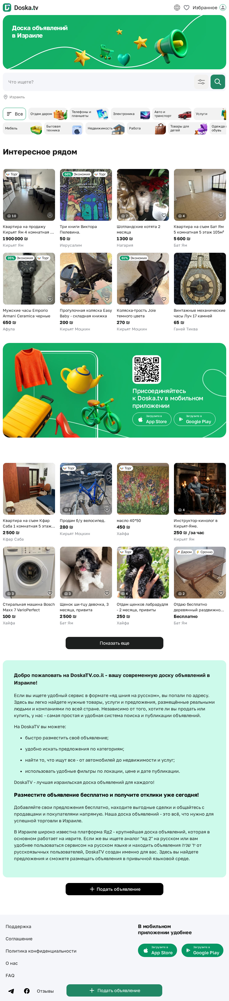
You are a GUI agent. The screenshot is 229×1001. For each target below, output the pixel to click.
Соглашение (19, 938)
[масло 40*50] (143, 499)
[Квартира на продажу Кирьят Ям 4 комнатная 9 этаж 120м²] (29, 208)
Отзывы (45, 991)
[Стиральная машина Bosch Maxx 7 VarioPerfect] (29, 586)
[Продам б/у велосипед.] (86, 499)
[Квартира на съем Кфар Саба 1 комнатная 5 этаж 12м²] (29, 502)
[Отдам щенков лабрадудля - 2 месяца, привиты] (143, 586)
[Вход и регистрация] (223, 7)
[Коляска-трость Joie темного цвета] (143, 292)
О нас (12, 963)
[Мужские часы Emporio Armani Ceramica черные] (29, 292)
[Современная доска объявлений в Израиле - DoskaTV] (20, 7)
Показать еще (114, 643)
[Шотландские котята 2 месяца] (143, 208)
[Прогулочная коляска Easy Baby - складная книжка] (86, 292)
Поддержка (18, 926)
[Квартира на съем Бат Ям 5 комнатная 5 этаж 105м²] (200, 208)
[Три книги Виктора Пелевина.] (86, 208)
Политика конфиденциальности (41, 951)
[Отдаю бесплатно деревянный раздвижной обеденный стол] (200, 586)
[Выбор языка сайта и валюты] (177, 7)
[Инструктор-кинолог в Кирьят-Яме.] (200, 502)
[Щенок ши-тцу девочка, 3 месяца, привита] (86, 586)
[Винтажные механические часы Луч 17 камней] (200, 292)
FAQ (10, 975)
